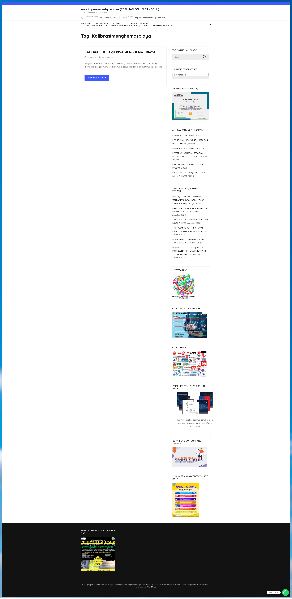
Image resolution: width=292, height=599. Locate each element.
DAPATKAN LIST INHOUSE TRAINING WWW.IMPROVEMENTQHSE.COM (117, 26)
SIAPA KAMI (86, 24)
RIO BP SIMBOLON (108, 57)
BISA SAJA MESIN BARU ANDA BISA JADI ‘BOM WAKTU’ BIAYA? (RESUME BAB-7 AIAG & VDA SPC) (189, 200)
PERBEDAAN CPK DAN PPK (184, 135)
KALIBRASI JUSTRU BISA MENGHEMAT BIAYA (120, 52)
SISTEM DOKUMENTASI (163, 26)
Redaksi (117, 24)
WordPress (151, 587)
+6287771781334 (108, 17)
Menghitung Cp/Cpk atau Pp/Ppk (185, 148)
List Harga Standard (137, 24)
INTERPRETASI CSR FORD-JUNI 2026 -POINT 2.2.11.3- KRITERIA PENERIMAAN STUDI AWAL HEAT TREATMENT (189, 251)
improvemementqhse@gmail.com (150, 17)
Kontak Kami (102, 24)
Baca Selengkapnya (97, 78)
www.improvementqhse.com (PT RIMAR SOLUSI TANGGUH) (120, 9)
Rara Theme (204, 584)
